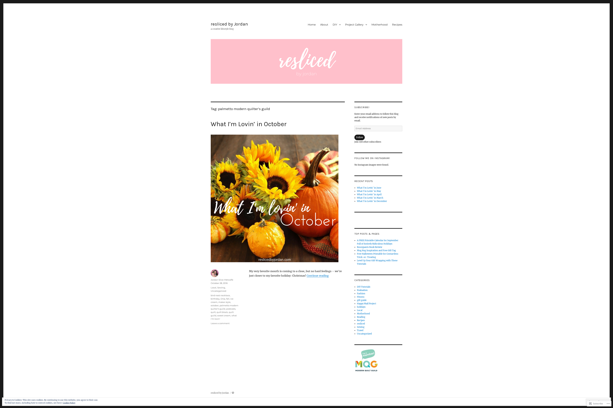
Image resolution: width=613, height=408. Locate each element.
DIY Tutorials (363, 287)
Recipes (397, 24)
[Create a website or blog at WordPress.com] (233, 393)
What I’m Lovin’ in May (369, 191)
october (215, 305)
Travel (360, 330)
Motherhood (379, 24)
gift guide (362, 300)
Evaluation (362, 290)
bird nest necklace (220, 295)
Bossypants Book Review (369, 247)
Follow (359, 137)
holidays (361, 307)
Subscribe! (361, 107)
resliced (361, 323)
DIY (335, 24)
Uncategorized (218, 291)
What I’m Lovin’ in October (249, 124)
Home (312, 24)
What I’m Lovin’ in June (369, 187)
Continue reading (318, 275)
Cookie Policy (69, 403)
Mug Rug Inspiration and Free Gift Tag (376, 250)
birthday (215, 298)
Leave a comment (220, 323)
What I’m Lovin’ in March (370, 198)
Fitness (360, 297)
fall (227, 298)
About (324, 24)
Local (213, 287)
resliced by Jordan (229, 24)
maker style (224, 302)
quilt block (222, 312)
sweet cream (224, 315)
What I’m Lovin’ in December (372, 201)
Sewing (221, 287)
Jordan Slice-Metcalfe (222, 279)
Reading (361, 317)
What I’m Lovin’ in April (369, 194)
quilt (213, 312)
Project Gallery (354, 24)
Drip (223, 298)
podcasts (230, 309)
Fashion (361, 293)
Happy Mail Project (366, 303)
